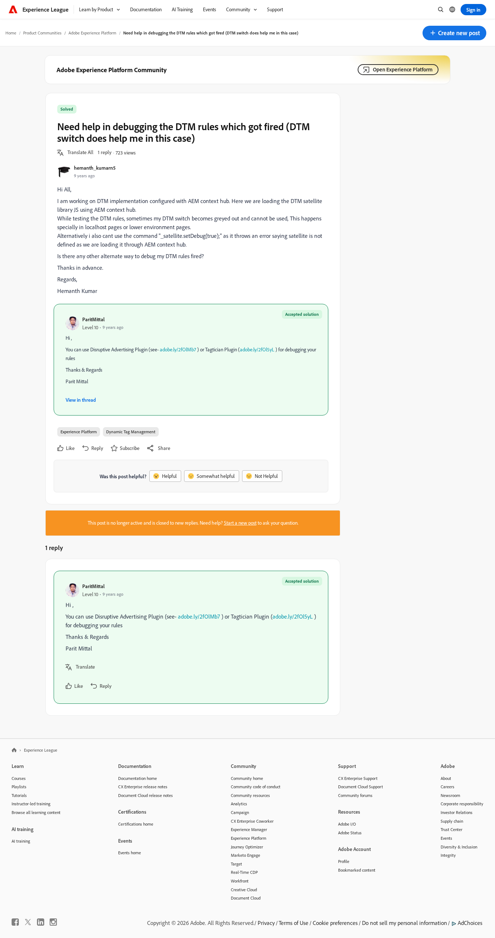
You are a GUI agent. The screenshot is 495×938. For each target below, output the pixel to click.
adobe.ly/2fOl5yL (257, 349)
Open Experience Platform (403, 69)
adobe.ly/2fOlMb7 (178, 349)
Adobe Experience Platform (92, 33)
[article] (191, 637)
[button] (454, 33)
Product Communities (42, 33)
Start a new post (240, 523)
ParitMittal (93, 319)
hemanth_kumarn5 (95, 168)
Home (10, 33)
